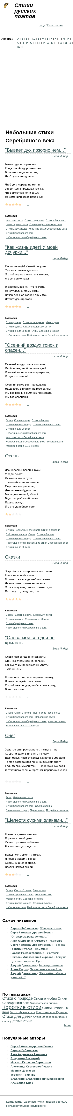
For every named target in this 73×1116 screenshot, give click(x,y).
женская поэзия (55, 441)
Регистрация (55, 25)
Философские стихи (17, 224)
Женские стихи (43, 894)
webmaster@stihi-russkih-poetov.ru (45, 1101)
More (67, 1025)
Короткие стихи (14, 220)
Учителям (53, 952)
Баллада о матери (51, 965)
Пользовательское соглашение (26, 1105)
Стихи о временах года (18, 424)
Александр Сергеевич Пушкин (31, 1066)
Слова (9, 712)
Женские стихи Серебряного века (24, 899)
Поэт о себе (39, 712)
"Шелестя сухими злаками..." (36, 820)
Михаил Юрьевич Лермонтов (31, 1062)
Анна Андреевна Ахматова (29, 940)
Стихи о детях (14, 326)
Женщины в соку (51, 928)
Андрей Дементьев (24, 965)
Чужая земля (37, 810)
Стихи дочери (13, 322)
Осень (9, 420)
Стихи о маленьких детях (37, 326)
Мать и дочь (52, 322)
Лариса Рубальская (24, 928)
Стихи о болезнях (56, 220)
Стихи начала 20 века (18, 331)
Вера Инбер (60, 156)
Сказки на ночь (23, 615)
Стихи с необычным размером (23, 530)
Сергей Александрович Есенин (32, 932)
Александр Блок (22, 1082)
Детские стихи (21, 1021)
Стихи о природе (50, 530)
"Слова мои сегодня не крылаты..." (30, 640)
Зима (8, 797)
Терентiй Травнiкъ (23, 1074)
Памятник (41, 948)
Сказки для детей (43, 615)
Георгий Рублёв (22, 948)
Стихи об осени (40, 420)
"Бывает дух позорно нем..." (35, 150)
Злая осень (39, 890)
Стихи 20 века (42, 1016)
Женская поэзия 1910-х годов (22, 446)
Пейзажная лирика (16, 534)
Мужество (56, 940)
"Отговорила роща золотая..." (29, 936)
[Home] (6, 6)
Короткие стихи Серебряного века (48, 228)
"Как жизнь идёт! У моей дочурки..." (31, 250)
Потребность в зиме (57, 810)
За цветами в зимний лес (46, 969)
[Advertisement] (36, 87)
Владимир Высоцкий (25, 1058)
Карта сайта (14, 1101)
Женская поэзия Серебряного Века (25, 441)
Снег (10, 735)
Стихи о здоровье (34, 220)
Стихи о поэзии (23, 712)
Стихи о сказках (14, 619)
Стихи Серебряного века (19, 233)
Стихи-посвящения (33, 322)
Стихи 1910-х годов (16, 228)
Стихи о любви (45, 998)
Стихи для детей (17, 1016)
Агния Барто (19, 969)
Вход (42, 25)
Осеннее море (22, 420)
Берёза (60, 944)
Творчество (54, 712)
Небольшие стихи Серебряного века (26, 237)
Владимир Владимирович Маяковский (37, 1078)
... (28, 204)
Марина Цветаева (23, 1070)
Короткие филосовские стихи (45, 224)
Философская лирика (44, 1003)
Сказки (12, 557)
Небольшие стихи (16, 335)
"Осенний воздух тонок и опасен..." (31, 347)
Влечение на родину (17, 810)
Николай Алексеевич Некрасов (32, 956)
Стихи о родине (44, 806)
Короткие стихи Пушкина (52, 1012)
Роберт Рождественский (27, 952)
